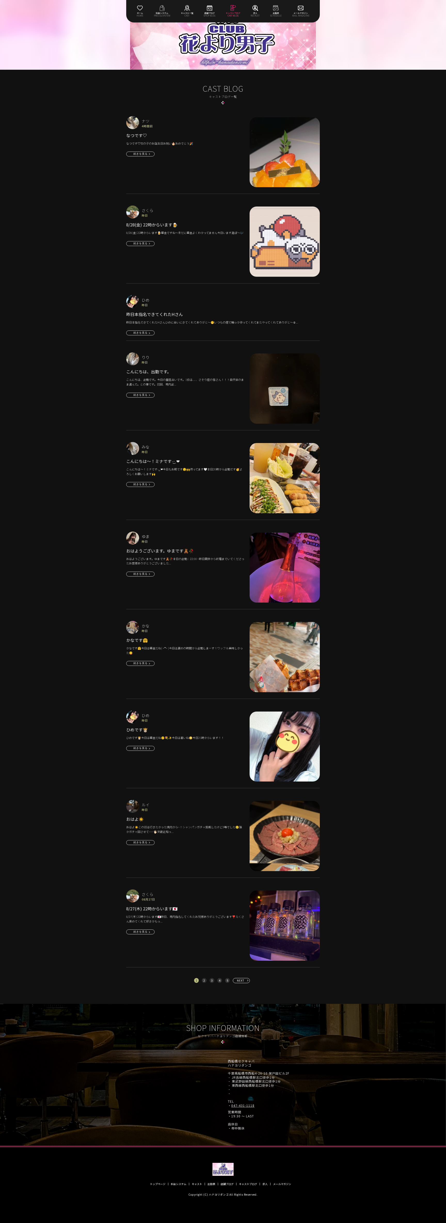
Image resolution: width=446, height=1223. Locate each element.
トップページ (157, 1184)
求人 (265, 1184)
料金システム (178, 1184)
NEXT (240, 980)
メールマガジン (282, 1184)
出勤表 (211, 1184)
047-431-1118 (242, 1105)
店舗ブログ (227, 1184)
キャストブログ (248, 1184)
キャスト (197, 1184)
